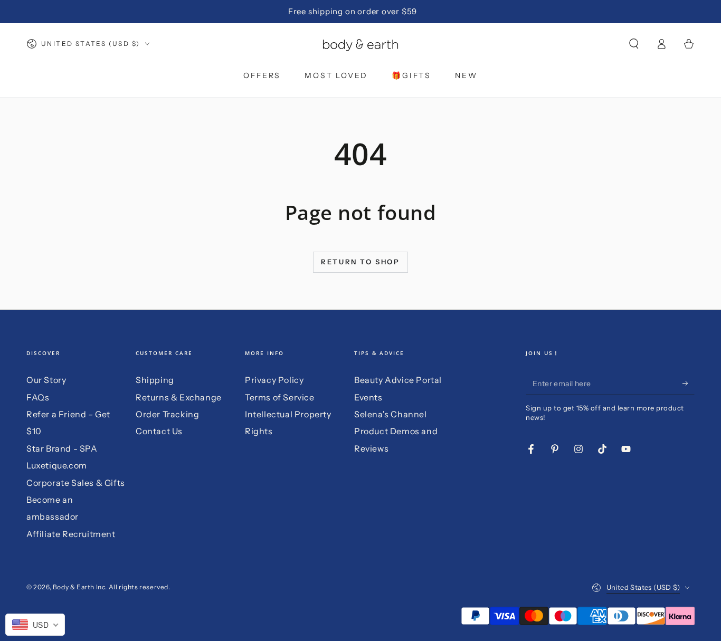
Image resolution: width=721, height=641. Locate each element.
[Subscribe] (688, 383)
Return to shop (360, 261)
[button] (634, 43)
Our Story (46, 380)
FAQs (37, 397)
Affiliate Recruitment (71, 534)
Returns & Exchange (179, 397)
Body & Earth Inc (79, 587)
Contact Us (159, 431)
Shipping (155, 380)
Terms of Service (280, 397)
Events (368, 397)
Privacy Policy (274, 380)
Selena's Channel (390, 414)
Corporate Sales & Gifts (75, 482)
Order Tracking (167, 414)
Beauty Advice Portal (398, 380)
